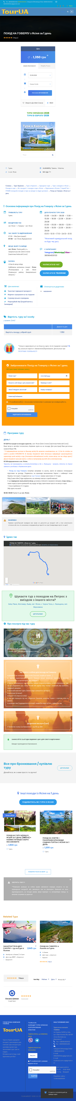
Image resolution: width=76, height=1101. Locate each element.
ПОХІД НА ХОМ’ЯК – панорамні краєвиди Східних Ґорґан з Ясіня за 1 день (56, 841)
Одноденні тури (44, 186)
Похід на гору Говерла (18, 471)
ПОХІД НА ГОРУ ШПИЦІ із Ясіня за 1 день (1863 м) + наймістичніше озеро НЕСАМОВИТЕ (18, 838)
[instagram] (63, 6)
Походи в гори (10, 188)
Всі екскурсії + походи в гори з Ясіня (30, 188)
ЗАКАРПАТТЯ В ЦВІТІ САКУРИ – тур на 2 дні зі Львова (13, 948)
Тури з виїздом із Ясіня (60, 186)
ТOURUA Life (32, 1023)
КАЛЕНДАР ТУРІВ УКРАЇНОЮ (38, 1025)
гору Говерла (35, 476)
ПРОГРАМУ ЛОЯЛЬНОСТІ (27, 351)
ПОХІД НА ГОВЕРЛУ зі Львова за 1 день (49, 947)
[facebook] (57, 6)
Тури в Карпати (31, 186)
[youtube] (60, 6)
